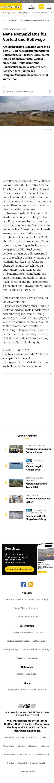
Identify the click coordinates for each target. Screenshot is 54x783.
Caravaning (8, 746)
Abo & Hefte (32, 673)
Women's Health (27, 771)
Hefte (25, 1)
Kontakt (15, 632)
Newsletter (9, 599)
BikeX (45, 737)
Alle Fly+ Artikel (9, 13)
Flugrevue (33, 746)
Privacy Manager (11, 649)
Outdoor (11, 763)
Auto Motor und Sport (28, 737)
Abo (18, 1)
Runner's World (37, 763)
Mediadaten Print (37, 689)
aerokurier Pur (34, 599)
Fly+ (46, 599)
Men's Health (25, 754)
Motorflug (23, 13)
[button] (27, 111)
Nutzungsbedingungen (18, 640)
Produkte (33, 1)
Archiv (19, 673)
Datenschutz (39, 640)
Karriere (21, 658)
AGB (39, 632)
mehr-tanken (9, 754)
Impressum (27, 632)
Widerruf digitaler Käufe (27, 616)
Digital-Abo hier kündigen (26, 608)
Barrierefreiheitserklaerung (36, 649)
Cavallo (21, 746)
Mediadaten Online (17, 689)
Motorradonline (41, 754)
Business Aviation (39, 13)
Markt (21, 599)
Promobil (22, 763)
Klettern (45, 746)
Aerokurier (9, 737)
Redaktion (33, 658)
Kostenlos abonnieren (19, 569)
